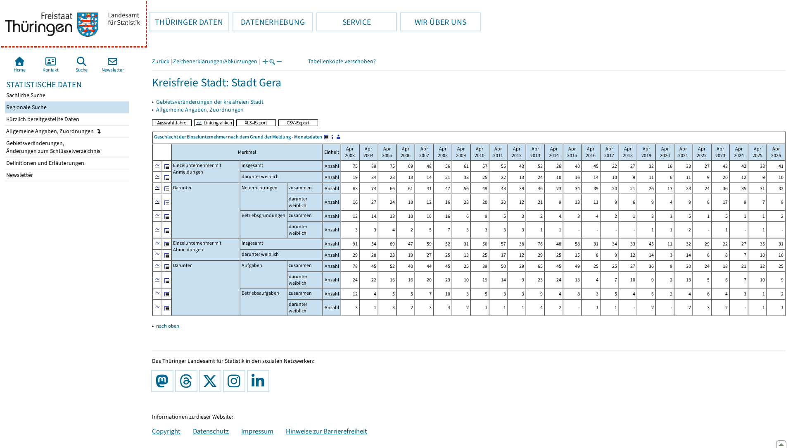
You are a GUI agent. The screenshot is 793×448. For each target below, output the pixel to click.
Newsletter (19, 175)
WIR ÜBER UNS (433, 22)
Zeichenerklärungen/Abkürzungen (215, 61)
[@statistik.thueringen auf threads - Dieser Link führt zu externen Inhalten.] (188, 381)
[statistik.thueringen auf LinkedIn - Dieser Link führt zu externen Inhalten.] (260, 381)
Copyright (166, 431)
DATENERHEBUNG (269, 22)
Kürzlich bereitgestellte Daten (42, 119)
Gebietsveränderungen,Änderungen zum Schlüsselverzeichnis (52, 147)
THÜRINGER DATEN (186, 22)
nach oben (167, 325)
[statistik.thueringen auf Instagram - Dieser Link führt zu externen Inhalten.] (236, 381)
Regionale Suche (26, 107)
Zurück (160, 61)
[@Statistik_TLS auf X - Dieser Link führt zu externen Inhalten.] (212, 381)
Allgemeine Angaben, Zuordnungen (50, 131)
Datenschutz (211, 431)
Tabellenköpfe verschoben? (342, 61)
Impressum (257, 431)
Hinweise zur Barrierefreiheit (326, 431)
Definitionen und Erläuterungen (44, 163)
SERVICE (343, 22)
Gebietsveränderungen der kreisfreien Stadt (210, 102)
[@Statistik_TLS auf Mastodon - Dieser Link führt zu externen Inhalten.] (164, 381)
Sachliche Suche (25, 95)
